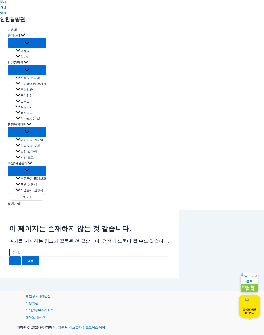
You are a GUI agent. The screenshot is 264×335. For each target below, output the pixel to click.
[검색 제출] (15, 260)
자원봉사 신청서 (31, 190)
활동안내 (26, 107)
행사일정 (26, 113)
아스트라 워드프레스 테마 (87, 327)
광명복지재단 (17, 124)
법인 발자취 (28, 151)
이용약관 (32, 303)
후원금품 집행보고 (33, 178)
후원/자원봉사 (17, 163)
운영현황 (26, 89)
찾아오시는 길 (30, 118)
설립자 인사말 (30, 145)
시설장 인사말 (30, 78)
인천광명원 (12, 19)
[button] (22, 35)
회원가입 (14, 203)
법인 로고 (27, 157)
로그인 (27, 196)
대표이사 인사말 (31, 140)
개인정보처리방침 (38, 296)
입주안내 (26, 101)
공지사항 (14, 35)
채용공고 (26, 51)
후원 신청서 (28, 184)
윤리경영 (26, 95)
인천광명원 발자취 (33, 84)
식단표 (25, 57)
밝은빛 (12, 30)
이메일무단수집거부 (40, 310)
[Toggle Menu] (27, 43)
